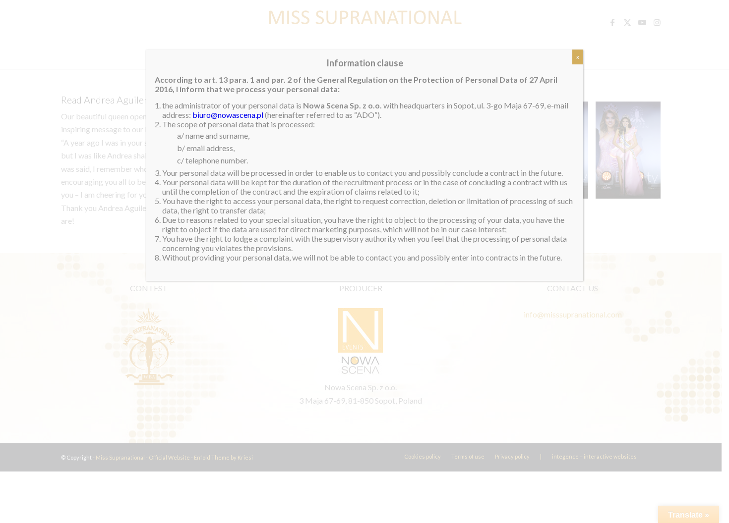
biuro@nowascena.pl (227, 114)
